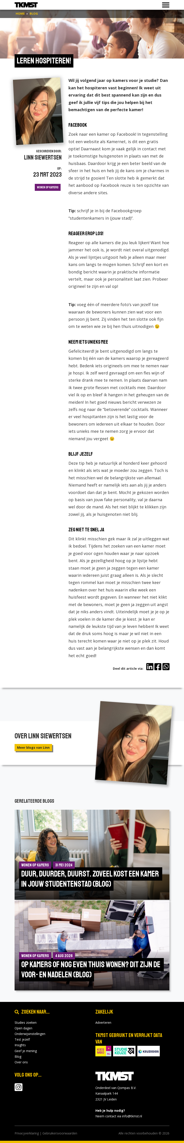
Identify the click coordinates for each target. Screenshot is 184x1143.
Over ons (21, 1062)
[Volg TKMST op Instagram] (18, 1089)
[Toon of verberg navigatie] (164, 4)
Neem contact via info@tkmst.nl (118, 1116)
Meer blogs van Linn (33, 747)
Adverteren (103, 1022)
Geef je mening (26, 1051)
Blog (18, 1056)
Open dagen (23, 1028)
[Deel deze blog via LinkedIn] (149, 667)
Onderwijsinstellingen (30, 1034)
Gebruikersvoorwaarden (59, 1133)
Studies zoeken (26, 1022)
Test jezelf (22, 1039)
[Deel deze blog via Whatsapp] (165, 667)
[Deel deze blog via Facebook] (157, 667)
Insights (20, 1045)
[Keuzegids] (148, 1051)
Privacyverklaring (27, 1133)
